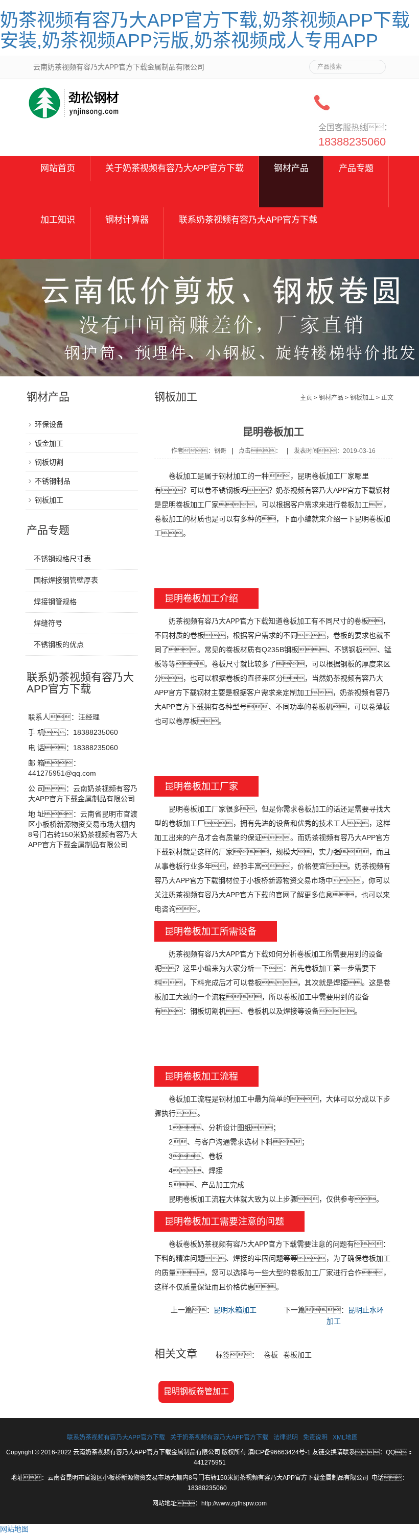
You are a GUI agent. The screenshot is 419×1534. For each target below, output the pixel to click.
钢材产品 (291, 168)
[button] (174, 194)
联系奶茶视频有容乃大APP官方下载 (248, 220)
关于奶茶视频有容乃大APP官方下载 (174, 168)
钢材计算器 (127, 220)
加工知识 (57, 220)
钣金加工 (49, 443)
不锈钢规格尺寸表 (62, 559)
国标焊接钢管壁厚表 (66, 580)
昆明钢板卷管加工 (196, 1391)
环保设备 (49, 424)
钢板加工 (362, 397)
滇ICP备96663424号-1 (279, 1452)
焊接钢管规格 (55, 601)
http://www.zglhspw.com (234, 1503)
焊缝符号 (48, 623)
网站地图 (14, 1529)
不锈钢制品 (53, 481)
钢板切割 (49, 462)
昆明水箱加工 (235, 1310)
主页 (306, 397)
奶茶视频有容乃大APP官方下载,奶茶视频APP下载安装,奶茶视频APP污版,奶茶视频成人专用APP (205, 30)
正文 (387, 397)
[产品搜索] (374, 63)
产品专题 (356, 168)
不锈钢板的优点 (59, 644)
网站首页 (57, 168)
